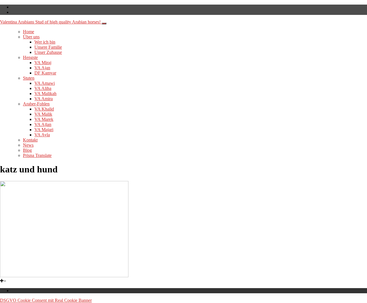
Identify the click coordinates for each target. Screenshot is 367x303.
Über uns (31, 36)
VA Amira (43, 98)
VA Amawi (44, 83)
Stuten (28, 78)
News (28, 145)
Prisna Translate (37, 155)
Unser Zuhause (48, 52)
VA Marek (43, 119)
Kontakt (30, 139)
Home (28, 31)
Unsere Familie (48, 47)
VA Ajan (42, 67)
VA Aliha (42, 88)
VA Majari (43, 129)
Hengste (30, 57)
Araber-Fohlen (36, 103)
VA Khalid (44, 109)
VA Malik (43, 114)
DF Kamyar (45, 72)
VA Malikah (45, 93)
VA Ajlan (42, 124)
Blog (27, 150)
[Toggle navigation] (104, 23)
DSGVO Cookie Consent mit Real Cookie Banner (46, 300)
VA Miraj (42, 62)
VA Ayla (42, 134)
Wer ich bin (44, 42)
